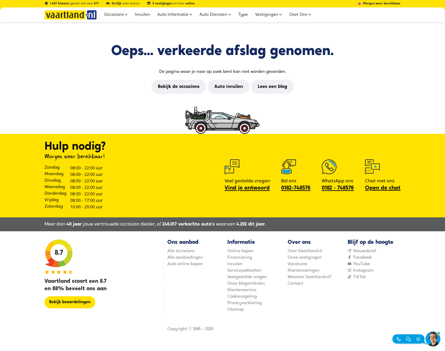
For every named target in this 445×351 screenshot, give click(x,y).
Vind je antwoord (247, 188)
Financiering (239, 258)
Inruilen (234, 264)
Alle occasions (180, 251)
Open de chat (382, 188)
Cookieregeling (242, 297)
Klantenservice (241, 290)
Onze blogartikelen (246, 284)
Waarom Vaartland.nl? (309, 277)
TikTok (359, 277)
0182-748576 (296, 188)
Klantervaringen (304, 271)
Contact (295, 284)
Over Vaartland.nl (305, 251)
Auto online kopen (185, 264)
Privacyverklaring (244, 303)
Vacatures (297, 264)
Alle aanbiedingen (185, 258)
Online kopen (240, 251)
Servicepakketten (244, 271)
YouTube (361, 264)
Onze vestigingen (305, 258)
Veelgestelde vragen (247, 277)
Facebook (362, 258)
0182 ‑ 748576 (338, 188)
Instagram (363, 271)
